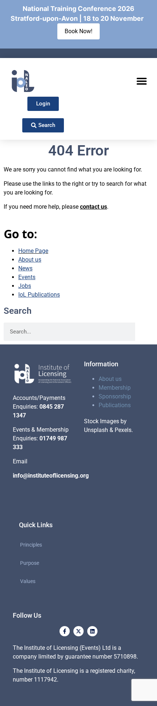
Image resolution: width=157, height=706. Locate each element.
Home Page (33, 250)
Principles (31, 545)
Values (27, 581)
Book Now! (78, 31)
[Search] (144, 332)
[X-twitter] (78, 631)
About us (110, 378)
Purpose (29, 563)
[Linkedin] (92, 631)
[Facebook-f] (65, 631)
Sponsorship (115, 396)
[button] (141, 81)
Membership (115, 387)
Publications (115, 405)
